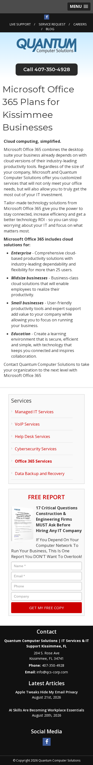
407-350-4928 (52, 69)
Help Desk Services (32, 436)
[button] (79, 6)
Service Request (52, 24)
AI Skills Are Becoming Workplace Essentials (46, 710)
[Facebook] (46, 17)
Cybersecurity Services (36, 449)
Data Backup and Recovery (39, 473)
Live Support (20, 24)
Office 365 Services (33, 461)
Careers (80, 24)
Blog (50, 29)
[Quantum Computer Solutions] (46, 45)
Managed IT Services (34, 411)
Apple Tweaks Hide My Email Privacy (46, 692)
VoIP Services (27, 424)
